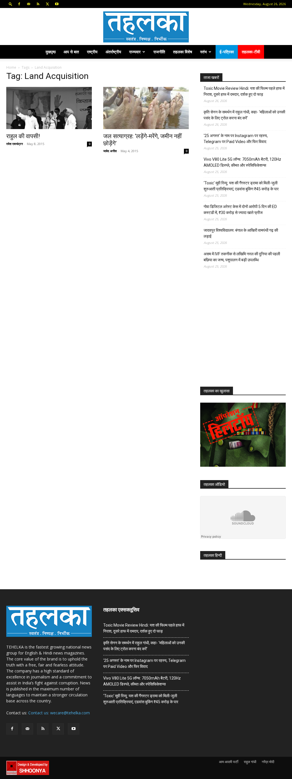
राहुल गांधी (250, 761)
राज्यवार (135, 51)
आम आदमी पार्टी (228, 761)
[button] (10, 4)
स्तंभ (203, 51)
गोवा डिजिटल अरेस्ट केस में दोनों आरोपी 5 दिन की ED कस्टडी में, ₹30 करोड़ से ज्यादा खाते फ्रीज (240, 209)
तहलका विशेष (182, 51)
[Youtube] (56, 4)
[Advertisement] (243, 332)
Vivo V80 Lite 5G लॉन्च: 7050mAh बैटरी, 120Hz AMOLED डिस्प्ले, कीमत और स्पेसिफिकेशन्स (242, 162)
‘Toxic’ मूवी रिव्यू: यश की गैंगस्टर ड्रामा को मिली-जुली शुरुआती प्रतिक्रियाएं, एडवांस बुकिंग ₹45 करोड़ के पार (241, 186)
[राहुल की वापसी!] (49, 108)
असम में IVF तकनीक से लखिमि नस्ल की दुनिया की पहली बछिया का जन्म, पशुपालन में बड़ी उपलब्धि (242, 257)
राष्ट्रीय (92, 51)
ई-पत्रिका (227, 51)
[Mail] (28, 4)
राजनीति (159, 51)
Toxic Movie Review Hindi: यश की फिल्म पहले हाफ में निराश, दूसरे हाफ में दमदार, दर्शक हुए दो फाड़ (244, 91)
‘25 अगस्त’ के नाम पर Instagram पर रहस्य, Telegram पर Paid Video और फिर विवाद (236, 138)
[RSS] (38, 4)
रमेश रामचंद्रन (14, 144)
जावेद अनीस (110, 151)
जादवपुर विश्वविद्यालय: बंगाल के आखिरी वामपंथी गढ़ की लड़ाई (241, 233)
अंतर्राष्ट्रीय (113, 51)
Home (11, 67)
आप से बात (71, 51)
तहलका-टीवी (251, 51)
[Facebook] (19, 4)
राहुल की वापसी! (23, 136)
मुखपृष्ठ (51, 51)
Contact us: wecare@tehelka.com (59, 712)
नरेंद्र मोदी (268, 761)
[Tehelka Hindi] (146, 26)
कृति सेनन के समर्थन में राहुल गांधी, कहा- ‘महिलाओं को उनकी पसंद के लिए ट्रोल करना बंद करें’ (244, 115)
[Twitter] (47, 4)
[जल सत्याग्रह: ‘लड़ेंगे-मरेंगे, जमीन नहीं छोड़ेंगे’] (146, 108)
